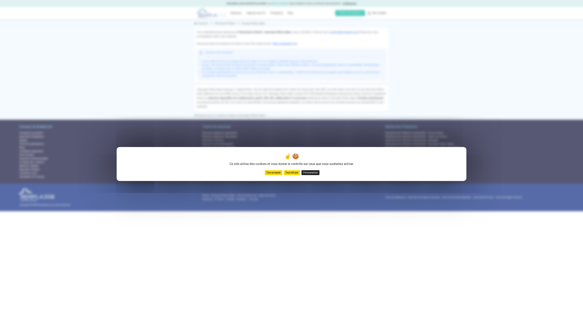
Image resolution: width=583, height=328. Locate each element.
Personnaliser (310, 172)
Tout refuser (291, 172)
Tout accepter (273, 172)
